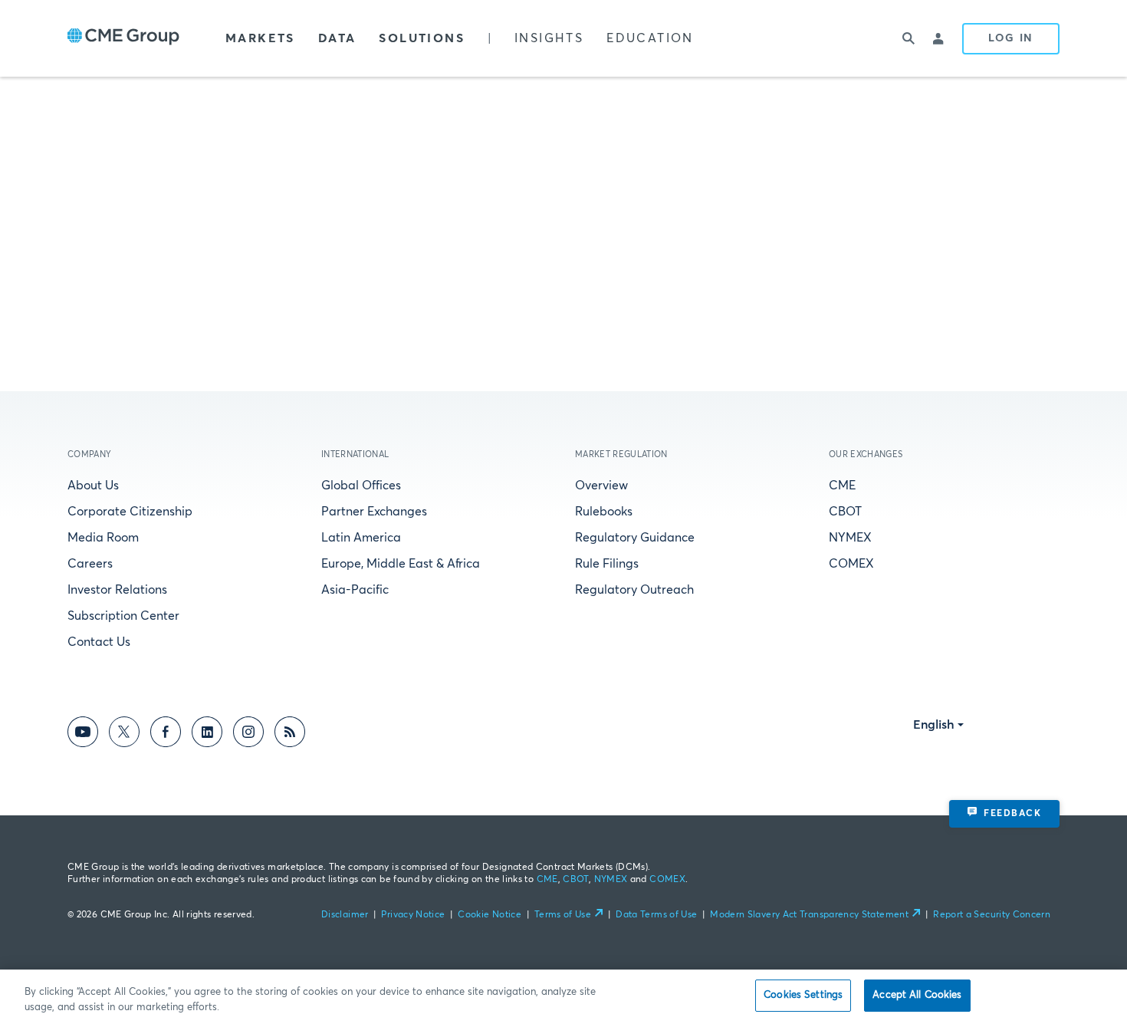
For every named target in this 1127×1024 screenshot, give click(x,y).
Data (337, 38)
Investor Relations (117, 590)
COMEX (851, 564)
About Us (93, 485)
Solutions (422, 38)
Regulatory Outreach (634, 590)
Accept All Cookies (916, 995)
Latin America (361, 538)
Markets (260, 38)
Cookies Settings (803, 995)
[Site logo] (123, 38)
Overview (601, 485)
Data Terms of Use (656, 915)
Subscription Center (123, 616)
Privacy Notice (413, 915)
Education (650, 38)
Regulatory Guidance (635, 538)
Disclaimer (345, 915)
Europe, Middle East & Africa (400, 564)
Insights (548, 38)
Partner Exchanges (374, 511)
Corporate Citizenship (129, 511)
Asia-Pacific (355, 590)
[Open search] (908, 38)
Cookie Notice (489, 915)
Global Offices (361, 485)
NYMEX (850, 538)
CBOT (845, 511)
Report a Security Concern (991, 915)
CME (842, 485)
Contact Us (98, 642)
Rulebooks (603, 511)
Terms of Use (562, 915)
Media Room (103, 538)
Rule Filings (607, 564)
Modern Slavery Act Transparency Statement (809, 915)
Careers (90, 564)
